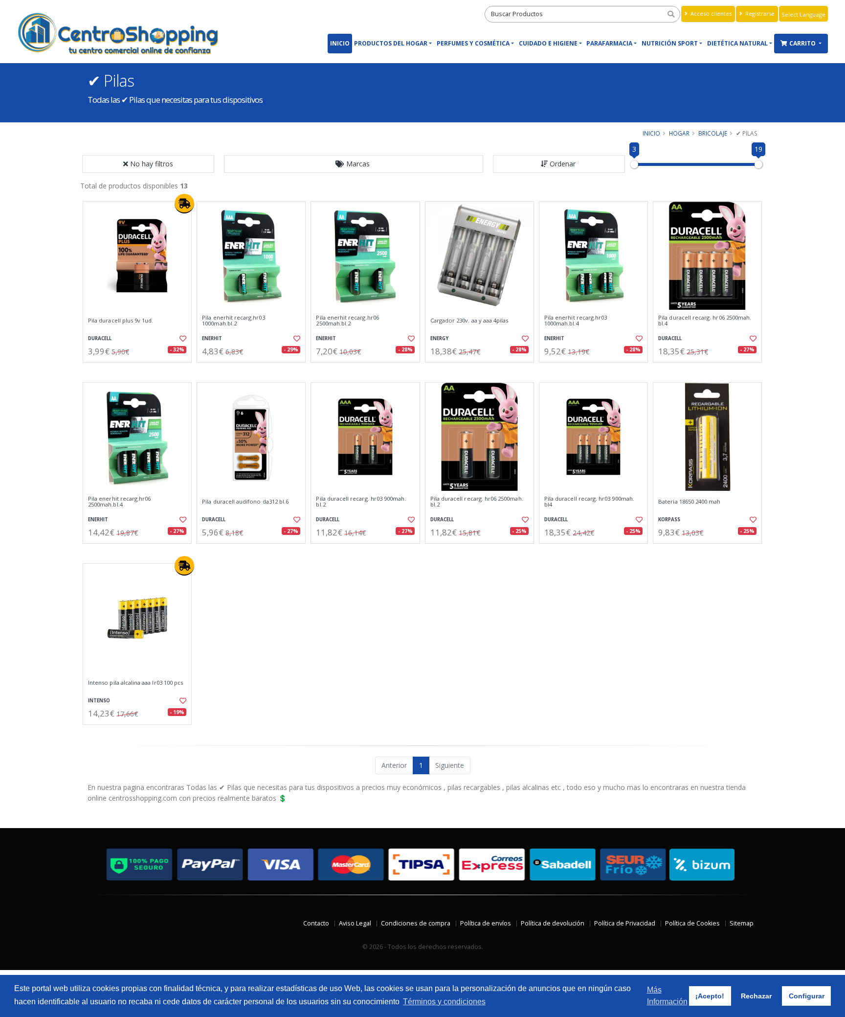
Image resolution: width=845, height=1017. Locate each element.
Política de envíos (485, 923)
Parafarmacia (609, 43)
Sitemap (742, 923)
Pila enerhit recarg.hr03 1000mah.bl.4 (575, 321)
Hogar (679, 133)
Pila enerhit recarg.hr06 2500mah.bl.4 (119, 502)
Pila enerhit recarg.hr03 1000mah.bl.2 (233, 321)
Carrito (803, 43)
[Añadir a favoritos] (182, 338)
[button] (353, 164)
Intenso (99, 700)
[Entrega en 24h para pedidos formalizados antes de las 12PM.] (184, 203)
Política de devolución (552, 923)
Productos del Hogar (390, 43)
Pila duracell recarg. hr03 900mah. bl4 (589, 502)
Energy (439, 338)
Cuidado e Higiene (548, 43)
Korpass (669, 519)
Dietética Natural (737, 43)
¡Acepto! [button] (709, 996)
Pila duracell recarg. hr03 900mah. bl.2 (361, 502)
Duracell (99, 338)
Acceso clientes (710, 13)
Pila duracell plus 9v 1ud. (120, 321)
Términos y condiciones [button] (444, 1001)
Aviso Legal (355, 923)
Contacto (316, 923)
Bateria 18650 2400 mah (689, 502)
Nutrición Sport (670, 43)
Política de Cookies (692, 923)
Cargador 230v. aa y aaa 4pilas (469, 321)
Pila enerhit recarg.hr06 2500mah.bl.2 (347, 321)
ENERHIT (212, 338)
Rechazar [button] (756, 996)
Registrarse (759, 13)
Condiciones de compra (415, 923)
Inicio (340, 43)
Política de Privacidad (624, 923)
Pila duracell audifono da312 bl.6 (245, 502)
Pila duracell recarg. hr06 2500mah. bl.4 (704, 321)
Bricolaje (712, 133)
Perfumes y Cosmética (473, 43)
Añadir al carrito (140, 370)
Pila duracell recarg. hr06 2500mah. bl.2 (476, 502)
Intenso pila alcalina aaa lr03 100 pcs (135, 683)
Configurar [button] (806, 996)
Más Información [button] (667, 996)
